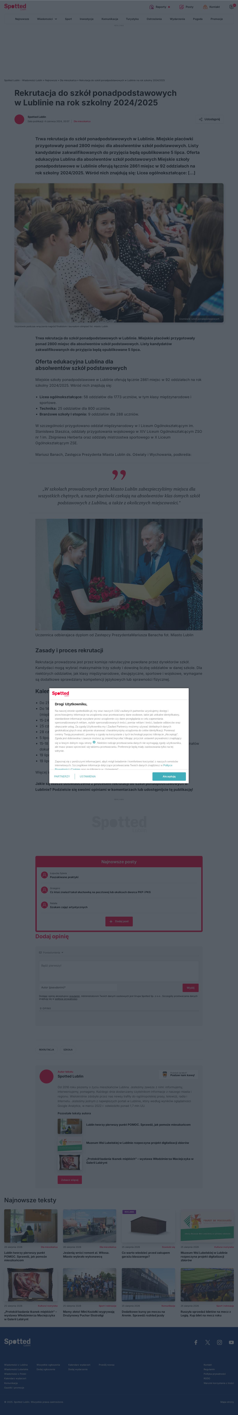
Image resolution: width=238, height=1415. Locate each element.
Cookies (75, 769)
